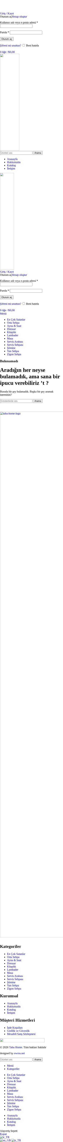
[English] (6, 1140)
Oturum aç (6, 39)
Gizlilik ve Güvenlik (18, 1030)
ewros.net (19, 1053)
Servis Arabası (15, 975)
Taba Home (15, 1047)
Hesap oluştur (19, 16)
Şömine (11, 982)
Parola (4, 32)
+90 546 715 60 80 (52, 7)
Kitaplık (11, 966)
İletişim (11, 1012)
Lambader (12, 969)
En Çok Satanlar (16, 953)
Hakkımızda (13, 1006)
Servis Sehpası (15, 979)
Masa (10, 972)
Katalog (11, 1009)
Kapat (3, 1134)
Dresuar (11, 963)
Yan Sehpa (13, 985)
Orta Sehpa (13, 957)
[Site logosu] (9, 149)
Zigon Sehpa (14, 988)
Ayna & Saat (14, 960)
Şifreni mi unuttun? (10, 45)
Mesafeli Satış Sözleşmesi (21, 1033)
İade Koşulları (15, 1027)
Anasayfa (12, 1003)
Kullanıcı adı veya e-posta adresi (19, 22)
